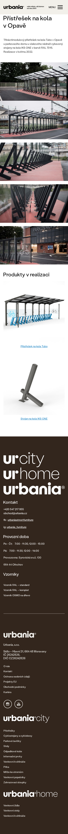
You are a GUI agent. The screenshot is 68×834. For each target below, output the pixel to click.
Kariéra (7, 692)
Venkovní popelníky (14, 777)
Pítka (6, 766)
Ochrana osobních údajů (16, 676)
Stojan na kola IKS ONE (34, 418)
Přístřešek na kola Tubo (34, 346)
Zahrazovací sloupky (14, 782)
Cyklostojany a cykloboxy (17, 735)
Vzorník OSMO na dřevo (16, 595)
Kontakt (7, 671)
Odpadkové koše (12, 751)
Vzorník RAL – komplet (16, 590)
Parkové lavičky (12, 741)
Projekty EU (10, 681)
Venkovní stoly (11, 810)
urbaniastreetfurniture (20, 520)
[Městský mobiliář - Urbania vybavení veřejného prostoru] (23, 7)
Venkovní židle (11, 805)
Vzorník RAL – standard (16, 585)
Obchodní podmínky (14, 686)
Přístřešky (9, 730)
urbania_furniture (17, 527)
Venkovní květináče (14, 761)
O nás (6, 666)
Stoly (6, 746)
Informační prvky (12, 756)
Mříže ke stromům (13, 772)
